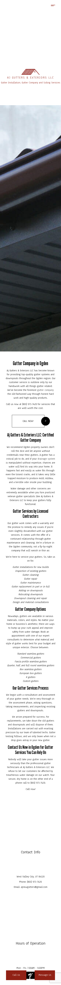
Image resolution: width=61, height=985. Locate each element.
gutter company (45, 390)
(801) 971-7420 (34, 881)
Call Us (16, 975)
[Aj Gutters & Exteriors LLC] (30, 71)
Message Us (45, 975)
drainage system (46, 458)
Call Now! (28, 421)
